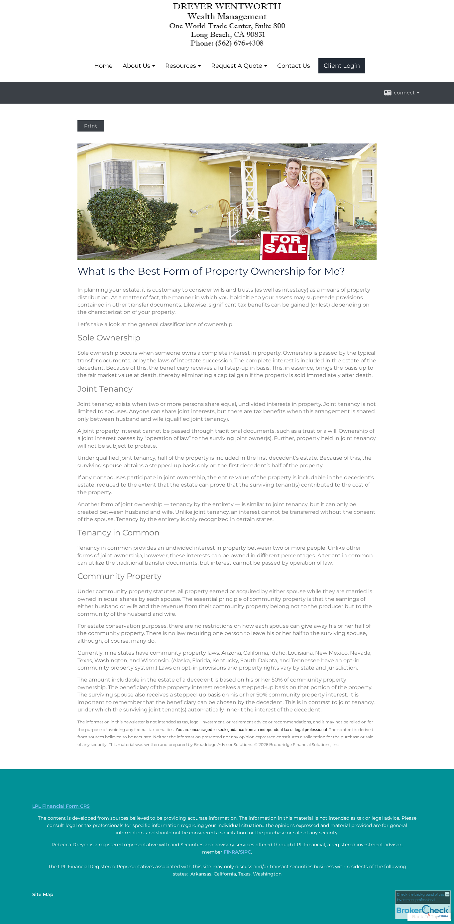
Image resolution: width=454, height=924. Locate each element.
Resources (180, 65)
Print (90, 126)
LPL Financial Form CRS (61, 806)
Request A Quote (236, 65)
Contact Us (293, 65)
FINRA (231, 852)
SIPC (245, 852)
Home (103, 65)
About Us (136, 65)
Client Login (342, 65)
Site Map (43, 894)
